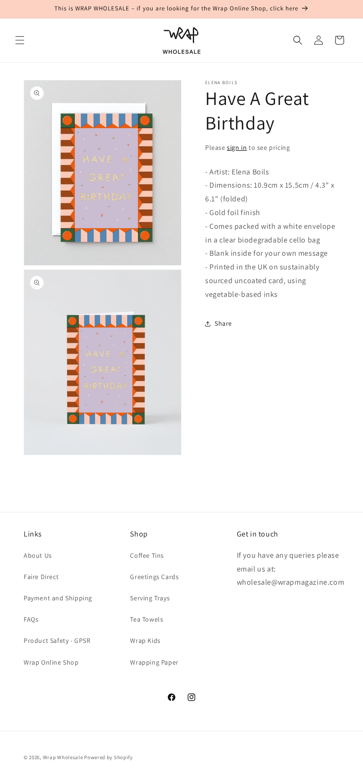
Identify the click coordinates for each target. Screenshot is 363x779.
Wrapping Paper (154, 662)
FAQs (31, 619)
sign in (237, 147)
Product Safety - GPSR (57, 640)
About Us (38, 555)
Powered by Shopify (108, 757)
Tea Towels (146, 619)
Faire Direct (41, 576)
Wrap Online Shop (51, 662)
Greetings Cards (154, 576)
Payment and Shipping (58, 598)
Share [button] (223, 323)
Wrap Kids (145, 640)
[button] (19, 40)
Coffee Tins (147, 555)
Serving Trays (150, 598)
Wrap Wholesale (63, 757)
